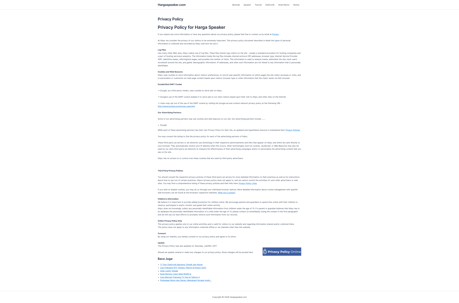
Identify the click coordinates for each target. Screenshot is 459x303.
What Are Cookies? (226, 192)
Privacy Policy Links (248, 183)
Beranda (236, 5)
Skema (296, 5)
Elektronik (270, 5)
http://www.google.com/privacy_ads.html (176, 106)
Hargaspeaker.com (172, 5)
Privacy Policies (293, 130)
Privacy (275, 34)
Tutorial (258, 5)
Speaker (247, 5)
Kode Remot (283, 5)
